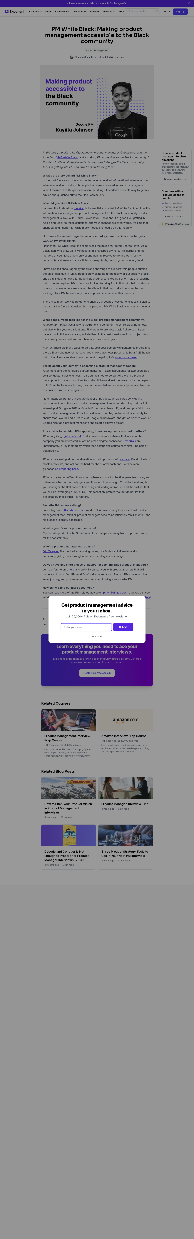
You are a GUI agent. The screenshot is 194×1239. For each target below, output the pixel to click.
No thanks (97, 636)
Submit (123, 627)
